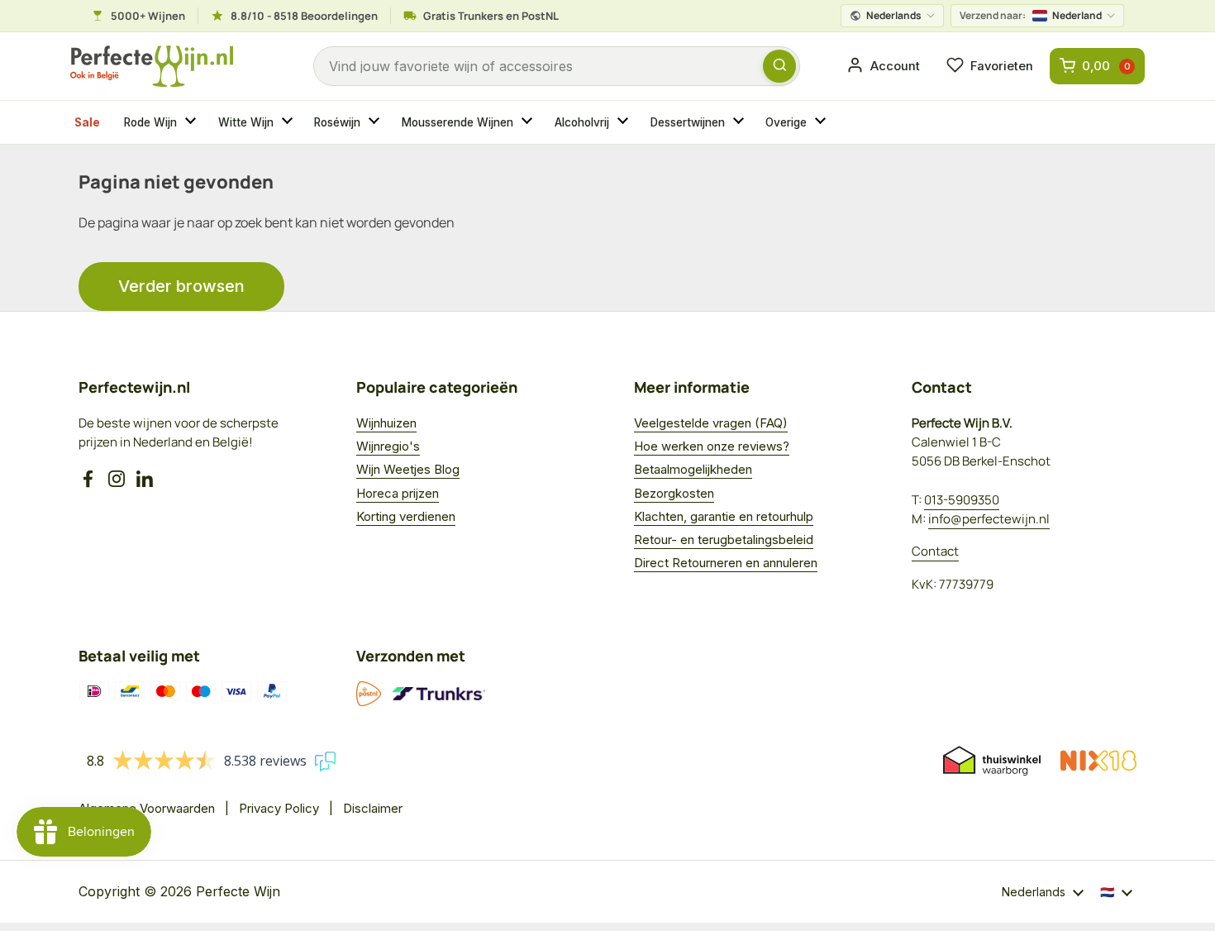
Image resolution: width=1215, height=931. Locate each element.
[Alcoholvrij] (625, 122)
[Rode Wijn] (192, 122)
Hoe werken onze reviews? (711, 446)
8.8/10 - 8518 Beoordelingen (304, 15)
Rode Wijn (150, 122)
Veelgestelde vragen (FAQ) (711, 423)
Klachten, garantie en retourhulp (723, 516)
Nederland (1031, 15)
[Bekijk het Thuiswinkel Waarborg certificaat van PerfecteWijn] (992, 761)
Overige (786, 122)
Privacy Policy (279, 808)
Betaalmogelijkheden (693, 469)
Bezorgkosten (674, 493)
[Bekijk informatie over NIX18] (1098, 760)
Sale (87, 122)
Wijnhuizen (386, 423)
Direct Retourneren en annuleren (725, 563)
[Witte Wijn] (289, 122)
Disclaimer (373, 808)
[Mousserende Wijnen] (529, 122)
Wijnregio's (388, 446)
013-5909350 (961, 499)
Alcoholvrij (582, 122)
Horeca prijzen (397, 493)
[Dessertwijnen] (740, 122)
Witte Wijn (246, 122)
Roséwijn (337, 122)
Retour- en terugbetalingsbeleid (723, 539)
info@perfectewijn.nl (989, 519)
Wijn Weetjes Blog (408, 469)
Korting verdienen (405, 516)
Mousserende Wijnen (457, 122)
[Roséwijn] (376, 122)
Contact (935, 551)
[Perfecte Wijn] (151, 66)
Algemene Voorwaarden (147, 808)
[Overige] (822, 122)
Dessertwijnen (687, 122)
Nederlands (894, 15)
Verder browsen (181, 286)
